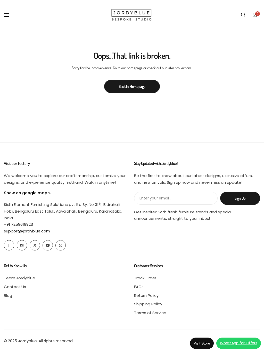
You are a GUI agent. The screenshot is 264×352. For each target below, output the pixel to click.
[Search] (243, 15)
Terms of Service (150, 312)
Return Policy (146, 295)
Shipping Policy (148, 304)
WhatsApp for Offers (238, 343)
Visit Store (202, 343)
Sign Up (240, 198)
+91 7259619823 (18, 224)
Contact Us (15, 286)
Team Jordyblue (19, 278)
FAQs (139, 286)
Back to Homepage (132, 86)
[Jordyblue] (132, 15)
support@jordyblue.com (27, 231)
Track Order (145, 278)
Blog (8, 295)
